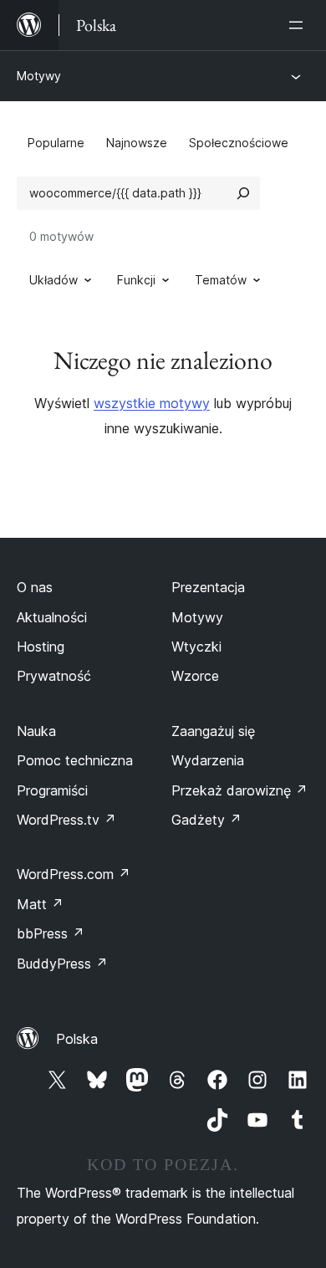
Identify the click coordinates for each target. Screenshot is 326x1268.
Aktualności (52, 617)
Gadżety (206, 819)
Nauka (36, 731)
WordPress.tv (66, 819)
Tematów (221, 280)
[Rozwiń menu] (299, 25)
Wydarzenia (207, 760)
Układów (53, 280)
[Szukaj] (243, 193)
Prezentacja (208, 587)
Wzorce (195, 675)
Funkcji (136, 280)
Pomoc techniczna (75, 760)
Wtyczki (196, 646)
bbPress (50, 933)
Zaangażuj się (213, 731)
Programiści (52, 790)
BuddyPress (62, 963)
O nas (35, 587)
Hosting (40, 646)
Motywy (39, 76)
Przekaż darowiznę (239, 790)
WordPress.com (73, 874)
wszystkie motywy (152, 403)
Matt (40, 904)
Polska (77, 1038)
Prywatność (54, 675)
